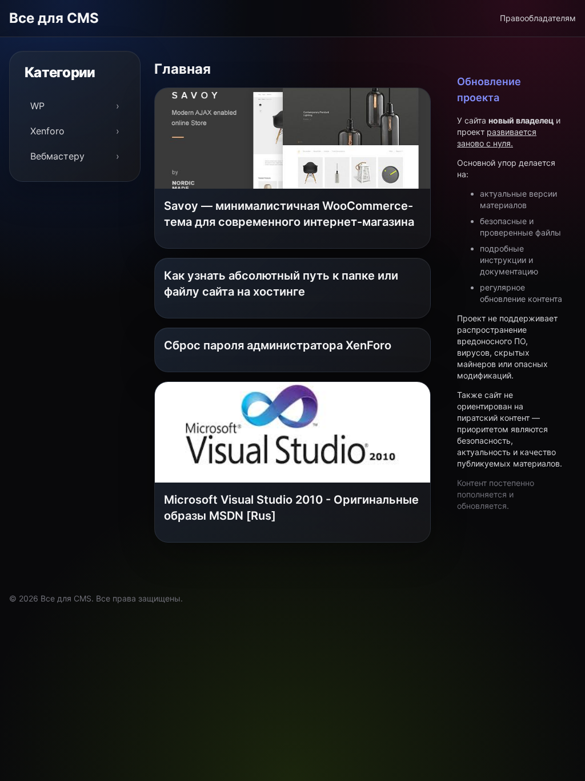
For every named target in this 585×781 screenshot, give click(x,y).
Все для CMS (54, 18)
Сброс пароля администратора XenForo (277, 345)
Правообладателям (538, 18)
